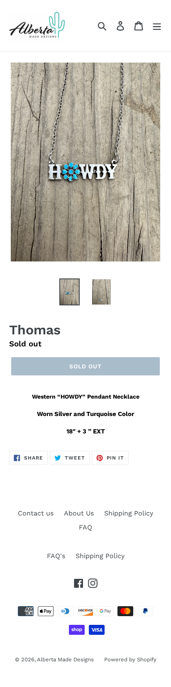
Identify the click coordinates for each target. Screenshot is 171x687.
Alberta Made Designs (65, 659)
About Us (79, 513)
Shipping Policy (128, 513)
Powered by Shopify (130, 659)
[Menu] (157, 26)
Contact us (36, 513)
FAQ (85, 527)
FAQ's (56, 556)
